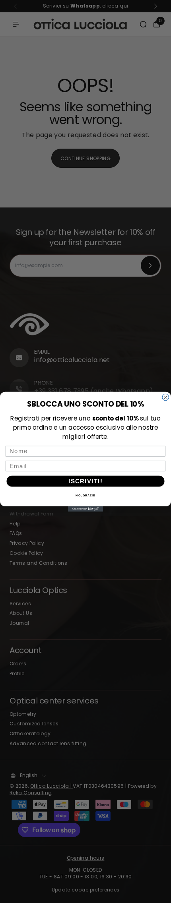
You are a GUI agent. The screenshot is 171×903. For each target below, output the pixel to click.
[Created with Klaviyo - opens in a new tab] (85, 509)
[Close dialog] (165, 397)
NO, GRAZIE (85, 495)
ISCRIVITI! (85, 480)
